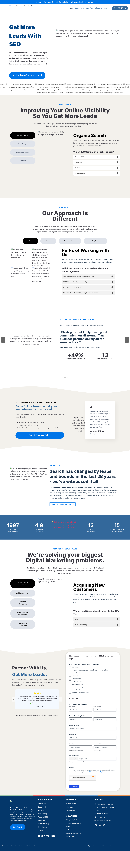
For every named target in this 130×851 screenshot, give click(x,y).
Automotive (70, 830)
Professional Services (73, 833)
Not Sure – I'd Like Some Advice (80, 693)
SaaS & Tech (70, 836)
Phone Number (81, 762)
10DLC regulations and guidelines (97, 772)
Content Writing (43, 823)
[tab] (22, 135)
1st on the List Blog (85, 846)
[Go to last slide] (3, 340)
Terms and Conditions (102, 846)
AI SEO (41, 810)
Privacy (112, 846)
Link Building (42, 814)
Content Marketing (76, 678)
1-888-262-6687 (103, 814)
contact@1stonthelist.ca (105, 821)
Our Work (89, 8)
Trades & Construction (74, 823)
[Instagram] (100, 825)
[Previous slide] (13, 699)
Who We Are (71, 803)
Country (71, 762)
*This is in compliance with (93, 771)
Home (71, 8)
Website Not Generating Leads (80, 690)
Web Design (42, 820)
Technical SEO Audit (77, 684)
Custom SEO (42, 803)
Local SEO (75, 676)
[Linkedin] (104, 825)
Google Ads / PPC (77, 681)
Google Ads (42, 827)
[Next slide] (127, 340)
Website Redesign (76, 673)
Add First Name (73, 706)
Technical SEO (43, 817)
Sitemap (41, 830)
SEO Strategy (75, 667)
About (97, 8)
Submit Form (74, 786)
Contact (107, 8)
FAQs (93, 846)
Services (78, 8)
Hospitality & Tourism (73, 820)
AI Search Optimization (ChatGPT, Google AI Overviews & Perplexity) (90, 670)
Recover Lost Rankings (77, 687)
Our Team (69, 807)
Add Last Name (97, 706)
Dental (68, 826)
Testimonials (70, 810)
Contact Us (101, 817)
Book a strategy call (86, 2)
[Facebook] (96, 825)
